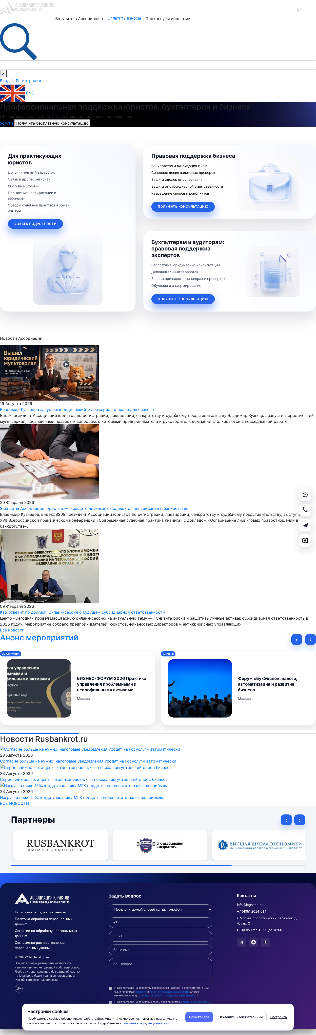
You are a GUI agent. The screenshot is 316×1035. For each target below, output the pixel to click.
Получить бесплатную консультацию (52, 123)
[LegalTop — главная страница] (49, 898)
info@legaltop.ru (250, 905)
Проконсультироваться (168, 18)
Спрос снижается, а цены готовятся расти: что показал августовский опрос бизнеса (84, 779)
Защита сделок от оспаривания (177, 179)
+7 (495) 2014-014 (251, 911)
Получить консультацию (183, 206)
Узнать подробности (35, 224)
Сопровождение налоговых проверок (183, 172)
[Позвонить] (305, 509)
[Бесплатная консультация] (305, 494)
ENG (29, 92)
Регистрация (28, 80)
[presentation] (296, 639)
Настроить (278, 1017)
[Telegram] (305, 525)
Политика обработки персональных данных (43, 921)
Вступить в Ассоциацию (79, 18)
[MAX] (305, 540)
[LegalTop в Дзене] (298, 9)
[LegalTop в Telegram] (273, 9)
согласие (141, 991)
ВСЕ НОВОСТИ (14, 803)
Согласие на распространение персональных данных (40, 945)
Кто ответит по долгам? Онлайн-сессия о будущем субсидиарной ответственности (82, 612)
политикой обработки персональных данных (168, 995)
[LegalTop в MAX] (286, 9)
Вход (5, 80)
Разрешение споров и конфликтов (180, 193)
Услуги (7, 123)
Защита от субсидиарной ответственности (187, 186)
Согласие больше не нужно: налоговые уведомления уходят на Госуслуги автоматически (88, 761)
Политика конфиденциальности (40, 912)
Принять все (199, 1017)
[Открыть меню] (311, 10)
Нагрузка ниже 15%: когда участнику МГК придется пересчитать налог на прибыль (81, 797)
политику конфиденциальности (169, 991)
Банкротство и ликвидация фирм (179, 166)
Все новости (12, 630)
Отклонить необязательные (240, 1017)
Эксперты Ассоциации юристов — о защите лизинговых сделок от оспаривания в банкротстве (94, 508)
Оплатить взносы (124, 18)
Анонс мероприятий (39, 637)
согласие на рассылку (195, 1001)
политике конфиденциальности (145, 1023)
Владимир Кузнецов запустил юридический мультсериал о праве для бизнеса (77, 409)
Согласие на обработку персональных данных (46, 933)
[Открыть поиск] (18, 41)
